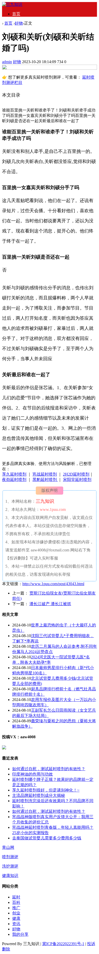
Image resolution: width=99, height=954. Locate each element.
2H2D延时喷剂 (76, 474)
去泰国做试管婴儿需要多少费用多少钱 (46, 838)
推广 (16, 908)
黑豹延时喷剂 (45, 479)
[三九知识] (12, 4)
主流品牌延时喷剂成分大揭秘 (38, 795)
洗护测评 (10, 866)
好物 (19, 23)
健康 (16, 918)
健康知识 (10, 875)
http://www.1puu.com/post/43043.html (53, 584)
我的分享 (20, 934)
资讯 (16, 924)
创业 (16, 913)
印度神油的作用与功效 (32, 774)
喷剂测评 (10, 857)
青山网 (8, 847)
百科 (16, 902)
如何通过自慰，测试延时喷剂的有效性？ (48, 769)
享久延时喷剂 (14, 474)
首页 (16, 14)
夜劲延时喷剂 (14, 479)
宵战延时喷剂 (44, 474)
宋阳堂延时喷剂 (77, 479)
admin (7, 62)
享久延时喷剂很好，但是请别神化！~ (45, 790)
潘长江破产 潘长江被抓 (50, 604)
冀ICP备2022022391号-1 (63, 944)
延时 (16, 897)
